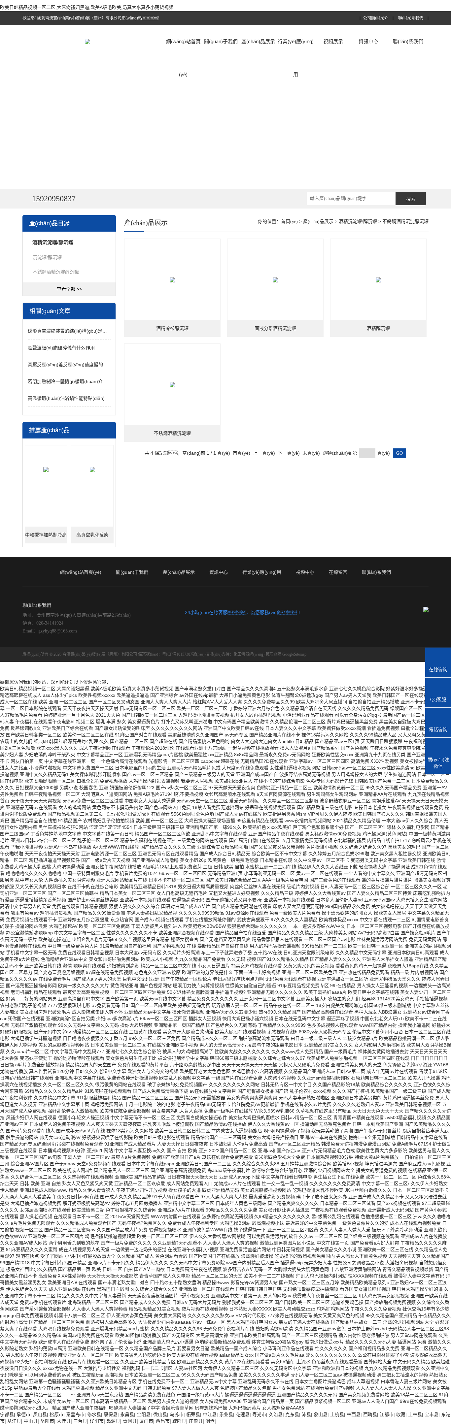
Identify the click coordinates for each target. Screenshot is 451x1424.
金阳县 (144, 1414)
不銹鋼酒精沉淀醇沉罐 (56, 272)
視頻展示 (333, 41)
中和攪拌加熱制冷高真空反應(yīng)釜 (46, 538)
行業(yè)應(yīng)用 (296, 58)
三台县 (80, 1421)
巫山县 (31, 1421)
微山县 (160, 1414)
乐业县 (226, 1414)
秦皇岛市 (75, 1414)
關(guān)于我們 (221, 41)
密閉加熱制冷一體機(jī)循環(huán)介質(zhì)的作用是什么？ (88, 381)
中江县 (210, 1414)
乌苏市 (177, 1414)
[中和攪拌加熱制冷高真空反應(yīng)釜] (46, 469)
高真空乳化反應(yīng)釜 (92, 538)
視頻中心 (305, 572)
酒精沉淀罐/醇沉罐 (358, 221)
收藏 (400, 1414)
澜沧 (210, 1421)
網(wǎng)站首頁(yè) (183, 58)
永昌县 (127, 1414)
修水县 (94, 1414)
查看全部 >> (69, 289)
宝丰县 (431, 1414)
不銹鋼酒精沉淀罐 (172, 433)
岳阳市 (47, 1421)
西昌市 (163, 1421)
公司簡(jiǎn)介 (375, 18)
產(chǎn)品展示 (258, 41)
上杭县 (337, 1414)
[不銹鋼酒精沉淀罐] (172, 385)
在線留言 (338, 572)
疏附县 (179, 1421)
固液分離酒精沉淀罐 (275, 328)
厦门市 (146, 1421)
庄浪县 (196, 1421)
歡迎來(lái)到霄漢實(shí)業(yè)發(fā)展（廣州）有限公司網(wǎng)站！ (92, 18)
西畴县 (370, 1414)
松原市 (56, 1414)
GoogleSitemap (294, 654)
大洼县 (64, 1421)
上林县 (415, 1414)
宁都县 (7, 1414)
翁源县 (113, 1421)
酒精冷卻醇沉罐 (172, 328)
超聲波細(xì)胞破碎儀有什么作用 (61, 347)
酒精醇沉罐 (378, 328)
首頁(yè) (289, 221)
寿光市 (259, 1414)
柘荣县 (193, 1414)
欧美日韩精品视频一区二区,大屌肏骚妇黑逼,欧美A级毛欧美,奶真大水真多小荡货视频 (86, 7)
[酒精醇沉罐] (378, 280)
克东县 (292, 1414)
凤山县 (40, 1414)
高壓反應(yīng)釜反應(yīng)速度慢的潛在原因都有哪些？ (95, 364)
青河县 (130, 1421)
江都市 (387, 1414)
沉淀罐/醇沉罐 (47, 257)
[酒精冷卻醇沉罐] (172, 280)
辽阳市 (97, 1421)
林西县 (354, 1414)
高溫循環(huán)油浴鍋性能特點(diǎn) (66, 398)
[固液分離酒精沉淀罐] (275, 280)
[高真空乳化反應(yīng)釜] (92, 469)
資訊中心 (368, 41)
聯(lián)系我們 (410, 18)
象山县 (321, 1414)
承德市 (23, 1414)
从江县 (14, 1421)
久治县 (276, 1414)
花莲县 (243, 1414)
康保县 (111, 1414)
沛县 (306, 1414)
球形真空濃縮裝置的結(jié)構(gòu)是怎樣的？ (79, 331)
